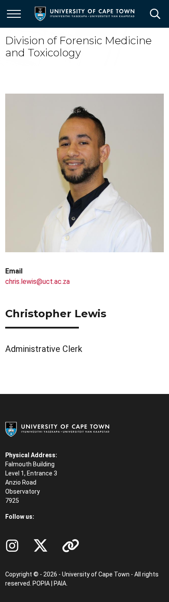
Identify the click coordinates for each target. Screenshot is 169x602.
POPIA (41, 583)
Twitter (40, 545)
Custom (12, 545)
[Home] (57, 428)
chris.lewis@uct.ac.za (37, 281)
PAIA (60, 583)
